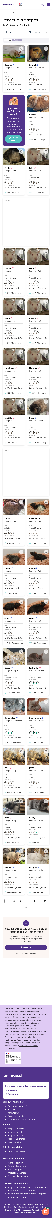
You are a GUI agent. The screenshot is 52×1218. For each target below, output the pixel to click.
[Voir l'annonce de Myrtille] (14, 421)
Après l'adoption (15, 1169)
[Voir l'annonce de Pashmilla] (38, 671)
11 (45, 901)
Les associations (15, 1142)
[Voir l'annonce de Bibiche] (38, 120)
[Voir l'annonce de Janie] (38, 771)
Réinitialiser (17, 40)
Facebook (12, 1090)
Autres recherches (30, 1213)
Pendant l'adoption (17, 1166)
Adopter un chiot (16, 1132)
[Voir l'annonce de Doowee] (14, 68)
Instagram (13, 1094)
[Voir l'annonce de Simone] (14, 272)
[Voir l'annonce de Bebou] (14, 671)
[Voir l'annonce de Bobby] (38, 821)
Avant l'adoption (15, 1162)
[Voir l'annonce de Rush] (38, 421)
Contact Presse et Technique (21, 1119)
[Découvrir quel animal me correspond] (14, 120)
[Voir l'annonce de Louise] (14, 322)
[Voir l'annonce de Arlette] (38, 322)
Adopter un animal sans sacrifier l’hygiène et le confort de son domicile (28, 1189)
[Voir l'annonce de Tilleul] (14, 572)
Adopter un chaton (17, 1138)
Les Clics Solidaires (16, 1151)
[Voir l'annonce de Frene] (38, 622)
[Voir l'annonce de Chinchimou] (38, 721)
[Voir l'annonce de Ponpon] (14, 871)
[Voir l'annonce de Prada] (14, 171)
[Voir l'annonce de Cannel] (38, 68)
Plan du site (8, 1207)
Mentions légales (28, 1204)
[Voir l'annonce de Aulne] (38, 572)
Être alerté (26, 947)
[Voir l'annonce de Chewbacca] (38, 522)
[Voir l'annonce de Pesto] (14, 522)
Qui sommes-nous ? (17, 1106)
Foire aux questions (17, 1116)
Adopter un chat (15, 1135)
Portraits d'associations (19, 1176)
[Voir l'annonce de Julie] (38, 171)
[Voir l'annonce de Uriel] (14, 771)
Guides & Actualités (20, 1207)
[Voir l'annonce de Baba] (14, 821)
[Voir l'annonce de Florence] (38, 372)
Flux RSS (18, 1204)
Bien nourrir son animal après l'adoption (27, 1195)
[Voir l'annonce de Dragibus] (38, 871)
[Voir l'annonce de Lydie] (38, 272)
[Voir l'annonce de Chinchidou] (14, 721)
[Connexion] (42, 4)
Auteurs (11, 1109)
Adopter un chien (16, 1128)
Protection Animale (17, 1172)
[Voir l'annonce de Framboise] (14, 372)
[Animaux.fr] (7, 4)
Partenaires (13, 1112)
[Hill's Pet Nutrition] (19, 4)
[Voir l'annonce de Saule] (14, 622)
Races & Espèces (35, 1207)
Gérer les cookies (41, 1204)
